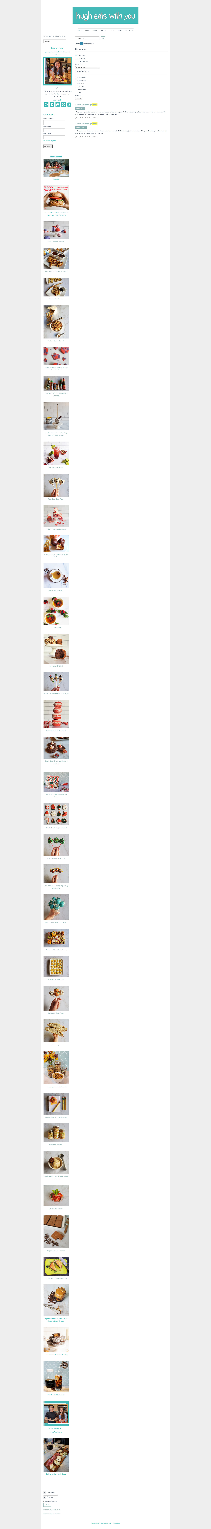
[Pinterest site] (63, 104)
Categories (81, 80)
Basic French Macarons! (56, 241)
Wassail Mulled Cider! (56, 590)
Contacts (80, 83)
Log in (47, 1505)
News (120, 30)
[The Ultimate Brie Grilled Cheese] (56, 1266)
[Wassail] (56, 575)
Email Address (48, 118)
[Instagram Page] (46, 104)
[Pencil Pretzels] (56, 1104)
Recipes (95, 30)
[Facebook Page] (52, 104)
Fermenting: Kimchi (56, 1145)
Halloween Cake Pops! (56, 1013)
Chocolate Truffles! (56, 666)
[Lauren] (57, 71)
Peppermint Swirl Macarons (55, 731)
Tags (79, 92)
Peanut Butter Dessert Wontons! (56, 271)
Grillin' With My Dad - (56, 1428)
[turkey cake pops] (56, 874)
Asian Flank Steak (56, 1432)
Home (80, 30)
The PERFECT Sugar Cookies (55, 828)
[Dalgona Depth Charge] (56, 1300)
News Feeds (81, 89)
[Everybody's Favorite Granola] (56, 1068)
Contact (112, 30)
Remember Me (51, 1501)
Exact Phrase (82, 61)
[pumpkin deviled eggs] (56, 966)
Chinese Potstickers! (56, 299)
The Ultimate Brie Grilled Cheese (56, 1278)
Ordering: (79, 64)
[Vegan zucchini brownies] (56, 1231)
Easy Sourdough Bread (56, 1045)
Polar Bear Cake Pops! (56, 499)
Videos (103, 30)
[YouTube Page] (57, 104)
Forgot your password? (51, 1514)
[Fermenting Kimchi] (56, 1133)
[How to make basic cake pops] (56, 907)
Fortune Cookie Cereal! (56, 341)
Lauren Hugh (57, 48)
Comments (81, 77)
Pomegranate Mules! (56, 467)
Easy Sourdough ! (87, 104)
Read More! (56, 157)
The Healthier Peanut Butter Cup (56, 1355)
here (58, 94)
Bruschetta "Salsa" (56, 1209)
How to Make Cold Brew (56, 1395)
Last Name (47, 134)
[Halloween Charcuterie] (56, 938)
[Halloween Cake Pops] (56, 998)
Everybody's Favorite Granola (56, 1087)
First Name (47, 126)
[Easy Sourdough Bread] (56, 1031)
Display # (79, 95)
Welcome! (56, 179)
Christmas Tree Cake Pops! (56, 858)
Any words (81, 58)
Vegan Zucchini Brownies (56, 1251)
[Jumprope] (69, 104)
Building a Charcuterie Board (56, 1474)
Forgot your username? (51, 1510)
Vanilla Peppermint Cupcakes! (56, 529)
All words (81, 56)
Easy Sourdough (87, 123)
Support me (130, 30)
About (87, 30)
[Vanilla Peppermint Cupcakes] (56, 516)
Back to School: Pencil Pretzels (56, 1117)
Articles (80, 86)
